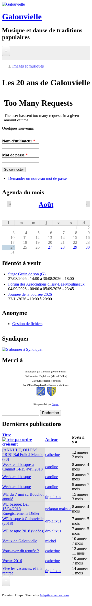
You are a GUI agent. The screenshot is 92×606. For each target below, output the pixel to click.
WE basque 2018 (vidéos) (23, 531)
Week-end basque (16, 477)
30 (88, 247)
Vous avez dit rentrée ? (20, 551)
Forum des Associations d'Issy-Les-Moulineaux (46, 284)
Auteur (51, 439)
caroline (51, 467)
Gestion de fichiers (27, 323)
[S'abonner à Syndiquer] (22, 349)
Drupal (55, 404)
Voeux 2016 (12, 561)
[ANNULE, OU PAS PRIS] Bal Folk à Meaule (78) (22, 454)
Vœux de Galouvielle (19, 541)
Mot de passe (15, 155)
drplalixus (53, 496)
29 (75, 247)
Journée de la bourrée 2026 (30, 294)
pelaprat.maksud (58, 509)
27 (50, 247)
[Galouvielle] (13, 4)
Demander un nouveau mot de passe (37, 178)
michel (50, 541)
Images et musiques (28, 66)
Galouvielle (22, 16)
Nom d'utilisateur (18, 141)
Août (46, 204)
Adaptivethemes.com (54, 595)
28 (63, 247)
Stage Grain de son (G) (26, 274)
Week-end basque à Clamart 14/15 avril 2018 (22, 466)
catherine (52, 454)
